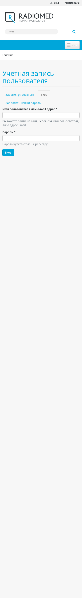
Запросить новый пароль (23, 103)
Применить (74, 32)
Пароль (9, 132)
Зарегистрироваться (20, 94)
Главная (7, 55)
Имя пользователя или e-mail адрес (29, 109)
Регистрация (72, 2)
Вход (56, 2)
